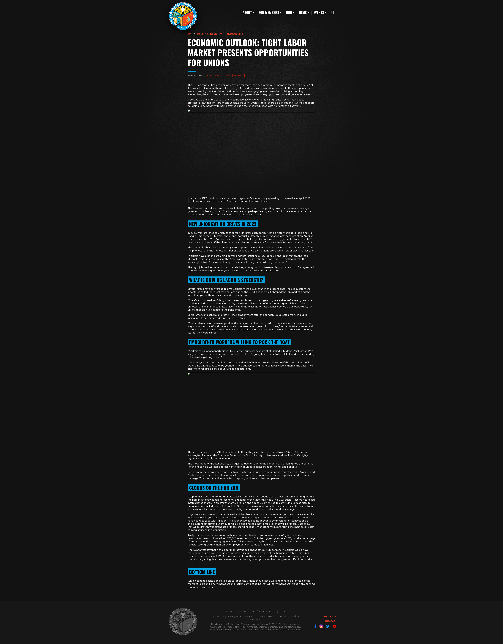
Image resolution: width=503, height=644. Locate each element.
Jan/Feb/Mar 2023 (234, 33)
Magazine (238, 75)
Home (190, 33)
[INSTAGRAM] (321, 626)
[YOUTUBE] (334, 626)
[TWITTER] (327, 626)
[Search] (332, 12)
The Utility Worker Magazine (209, 33)
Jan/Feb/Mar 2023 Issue (218, 75)
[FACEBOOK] (315, 626)
